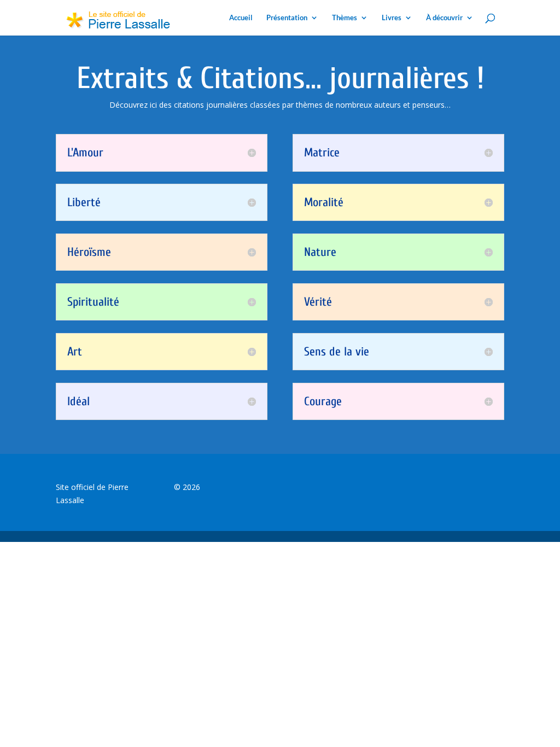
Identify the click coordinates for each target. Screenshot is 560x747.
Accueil (241, 18)
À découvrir (444, 18)
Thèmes (344, 18)
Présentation (286, 18)
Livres (391, 18)
